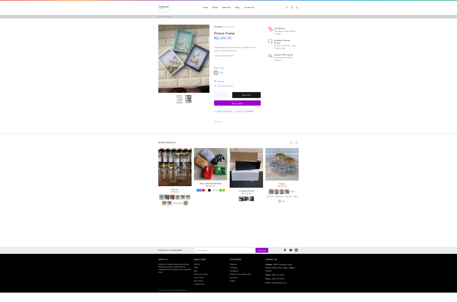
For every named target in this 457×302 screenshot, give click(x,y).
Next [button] (296, 142)
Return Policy (198, 281)
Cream (199, 190)
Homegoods (234, 271)
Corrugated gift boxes (246, 191)
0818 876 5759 (278, 278)
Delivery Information (201, 274)
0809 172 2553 (278, 274)
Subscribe (262, 250)
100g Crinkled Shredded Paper (211, 183)
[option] (180, 99)
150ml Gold (288, 196)
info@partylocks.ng (278, 282)
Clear (283, 201)
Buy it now (237, 103)
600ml (296, 196)
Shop (205, 7)
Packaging (233, 267)
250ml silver (279, 196)
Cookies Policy (199, 284)
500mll (292, 192)
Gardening (233, 277)
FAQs (215, 7)
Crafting (232, 281)
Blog (237, 7)
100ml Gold (270, 196)
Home (160, 17)
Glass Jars (174, 189)
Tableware (233, 264)
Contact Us (249, 7)
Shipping (220, 81)
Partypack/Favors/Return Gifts (240, 274)
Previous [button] (291, 142)
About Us (226, 7)
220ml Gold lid (177, 203)
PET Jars (282, 184)
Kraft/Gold (215, 190)
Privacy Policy (199, 277)
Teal (221, 72)
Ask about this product (225, 86)
